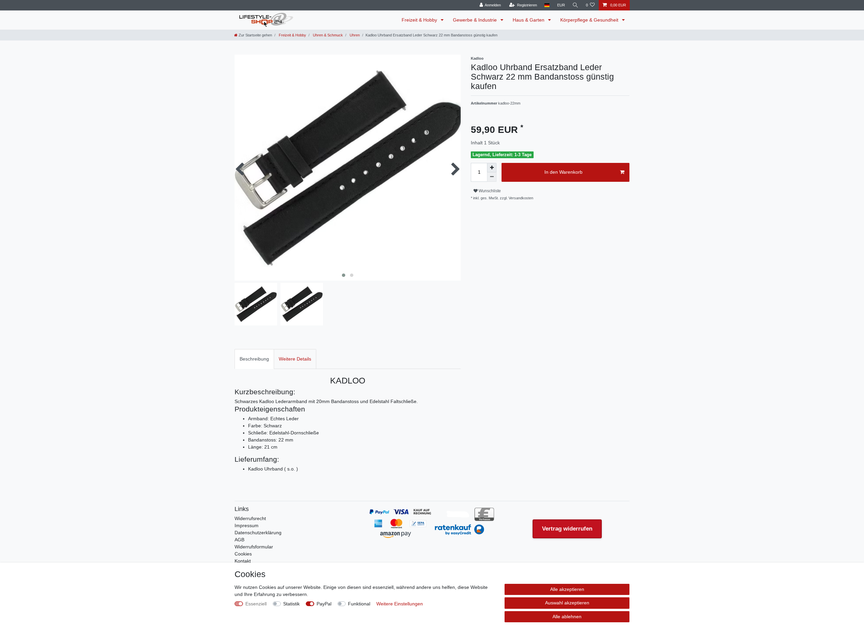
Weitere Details (295, 359)
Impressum (247, 525)
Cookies (243, 554)
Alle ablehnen (567, 616)
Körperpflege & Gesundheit (590, 20)
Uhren (354, 35)
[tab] (254, 359)
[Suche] (575, 5)
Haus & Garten (529, 20)
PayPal (324, 603)
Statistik (291, 603)
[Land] (547, 5)
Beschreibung (254, 359)
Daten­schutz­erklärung (258, 532)
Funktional (359, 603)
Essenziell (256, 603)
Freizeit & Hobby (420, 20)
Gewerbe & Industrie (475, 20)
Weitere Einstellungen (399, 603)
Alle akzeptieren (567, 589)
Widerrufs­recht (250, 518)
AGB (239, 539)
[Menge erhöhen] (491, 167)
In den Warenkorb (563, 172)
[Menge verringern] (491, 177)
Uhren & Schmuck (327, 35)
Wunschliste (489, 191)
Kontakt (243, 561)
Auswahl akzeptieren (567, 602)
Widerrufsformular (254, 546)
